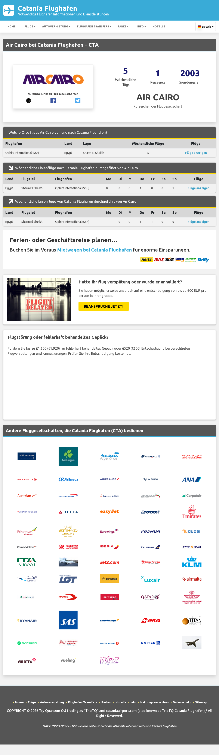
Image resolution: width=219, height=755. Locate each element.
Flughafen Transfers (93, 26)
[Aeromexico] (150, 456)
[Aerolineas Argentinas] (109, 456)
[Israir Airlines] (191, 547)
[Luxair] (150, 578)
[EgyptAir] (150, 512)
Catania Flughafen (63, 10)
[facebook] (53, 100)
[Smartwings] (109, 620)
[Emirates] (191, 511)
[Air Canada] (27, 479)
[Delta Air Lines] (68, 512)
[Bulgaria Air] (150, 495)
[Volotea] (27, 660)
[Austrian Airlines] (27, 495)
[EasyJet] (109, 511)
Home (11, 26)
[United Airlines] (150, 642)
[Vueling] (68, 660)
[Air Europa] (68, 479)
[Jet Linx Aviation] (68, 561)
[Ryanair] (27, 620)
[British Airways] (68, 495)
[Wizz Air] (109, 660)
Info (140, 26)
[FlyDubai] (191, 531)
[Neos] (68, 597)
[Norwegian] (109, 597)
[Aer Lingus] (68, 456)
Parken (123, 26)
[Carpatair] (191, 495)
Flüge (29, 26)
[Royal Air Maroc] (191, 597)
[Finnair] (150, 531)
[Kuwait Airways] (27, 578)
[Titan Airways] (191, 620)
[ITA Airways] (27, 561)
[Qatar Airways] (150, 597)
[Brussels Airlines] (109, 495)
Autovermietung (55, 26)
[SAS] (68, 620)
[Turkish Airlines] (109, 643)
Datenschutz (182, 702)
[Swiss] (150, 620)
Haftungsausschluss (154, 702)
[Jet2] (109, 562)
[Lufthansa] (109, 578)
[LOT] (68, 578)
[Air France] (109, 479)
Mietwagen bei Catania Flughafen (94, 249)
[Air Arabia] (191, 456)
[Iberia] (109, 547)
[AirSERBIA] (150, 479)
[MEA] (27, 597)
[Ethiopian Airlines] (27, 531)
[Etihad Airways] (68, 531)
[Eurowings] (109, 531)
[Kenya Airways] (150, 562)
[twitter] (77, 100)
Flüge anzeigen (196, 152)
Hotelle (159, 26)
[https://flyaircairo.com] (28, 100)
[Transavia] (27, 643)
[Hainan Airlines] (68, 546)
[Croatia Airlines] (27, 512)
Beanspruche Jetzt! (103, 306)
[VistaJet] (191, 642)
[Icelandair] (150, 546)
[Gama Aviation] (27, 547)
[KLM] (191, 561)
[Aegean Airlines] (27, 456)
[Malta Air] (191, 579)
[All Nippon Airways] (191, 479)
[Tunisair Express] (68, 642)
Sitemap (201, 702)
